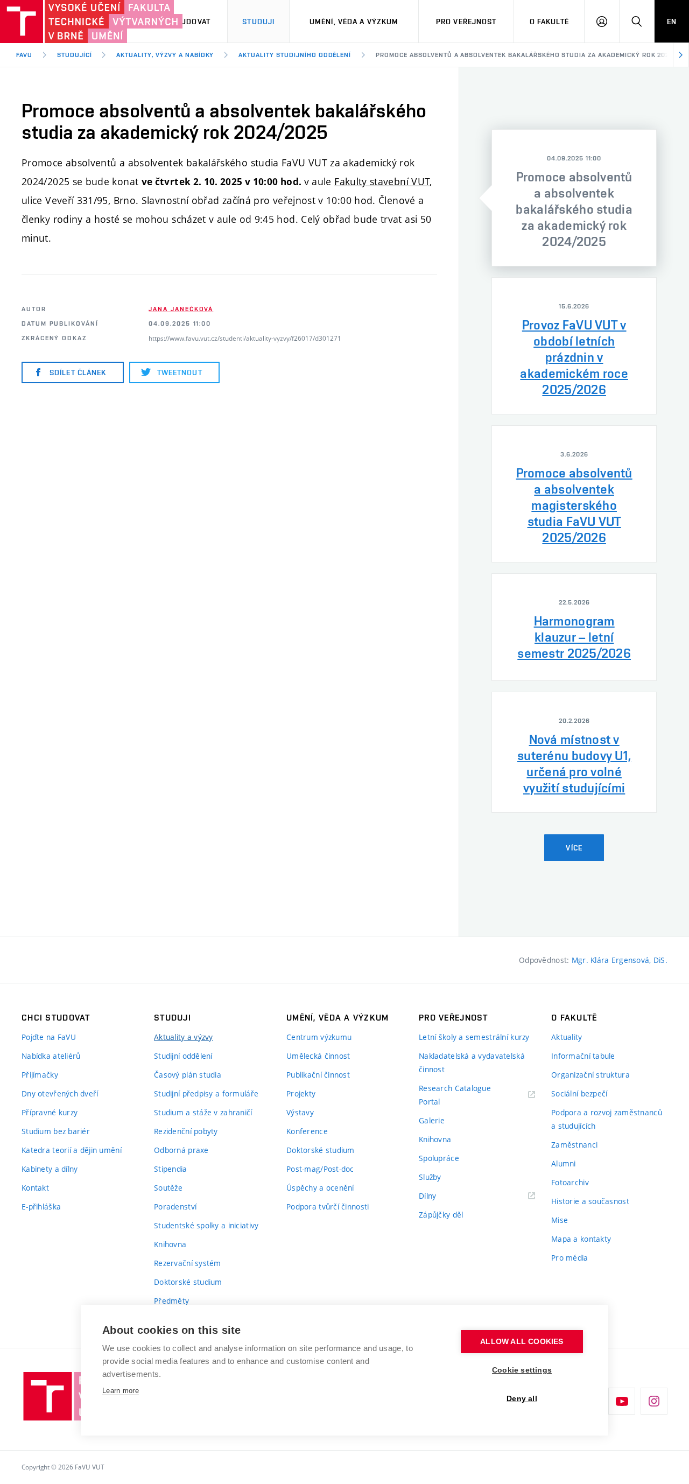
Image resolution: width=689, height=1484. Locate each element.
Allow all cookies (521, 1342)
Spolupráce (439, 1158)
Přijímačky (40, 1075)
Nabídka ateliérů (51, 1056)
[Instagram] (654, 1401)
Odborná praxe (181, 1150)
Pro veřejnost (466, 21)
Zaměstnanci (574, 1145)
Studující (74, 55)
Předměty (171, 1301)
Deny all (522, 1399)
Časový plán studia (187, 1075)
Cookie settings (522, 1370)
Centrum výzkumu (318, 1037)
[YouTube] (621, 1401)
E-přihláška (41, 1206)
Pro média (569, 1258)
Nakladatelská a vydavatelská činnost (472, 1062)
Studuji (258, 21)
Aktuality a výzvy (183, 1037)
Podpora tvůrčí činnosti (327, 1206)
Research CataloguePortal (455, 1095)
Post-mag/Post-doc (320, 1169)
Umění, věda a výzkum (354, 21)
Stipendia (170, 1169)
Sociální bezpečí (579, 1093)
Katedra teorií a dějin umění (72, 1150)
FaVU (24, 55)
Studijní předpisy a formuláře (206, 1093)
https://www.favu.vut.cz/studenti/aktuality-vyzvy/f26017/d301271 (245, 338)
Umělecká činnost (318, 1056)
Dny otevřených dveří (60, 1093)
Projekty (300, 1093)
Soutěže (168, 1188)
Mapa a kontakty (581, 1239)
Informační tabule (583, 1056)
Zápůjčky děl (441, 1214)
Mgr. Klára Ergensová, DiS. (619, 960)
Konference (307, 1131)
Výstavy (300, 1112)
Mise (559, 1220)
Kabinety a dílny (50, 1169)
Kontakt (35, 1188)
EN (672, 21)
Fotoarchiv (570, 1182)
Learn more (120, 1391)
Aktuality (566, 1037)
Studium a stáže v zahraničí (203, 1112)
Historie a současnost (590, 1201)
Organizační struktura (590, 1075)
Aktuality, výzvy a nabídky (165, 55)
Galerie (432, 1120)
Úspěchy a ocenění (320, 1188)
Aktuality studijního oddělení (294, 55)
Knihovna (170, 1244)
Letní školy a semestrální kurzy (474, 1037)
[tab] (574, 197)
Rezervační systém (187, 1263)
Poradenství (175, 1206)
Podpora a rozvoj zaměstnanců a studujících (606, 1119)
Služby (430, 1177)
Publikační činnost (318, 1075)
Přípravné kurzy (50, 1112)
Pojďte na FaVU (49, 1037)
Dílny (427, 1196)
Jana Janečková (181, 309)
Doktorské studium (188, 1282)
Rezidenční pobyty (186, 1131)
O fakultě (549, 21)
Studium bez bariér (56, 1131)
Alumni (563, 1163)
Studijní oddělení (183, 1056)
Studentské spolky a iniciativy (206, 1225)
